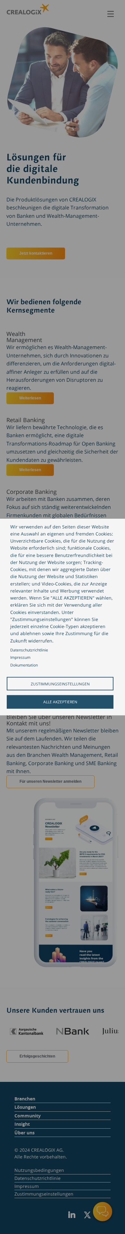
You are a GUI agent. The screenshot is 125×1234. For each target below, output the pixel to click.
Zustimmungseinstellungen (60, 683)
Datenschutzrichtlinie (29, 649)
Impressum (20, 657)
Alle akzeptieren (60, 701)
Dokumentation (24, 664)
